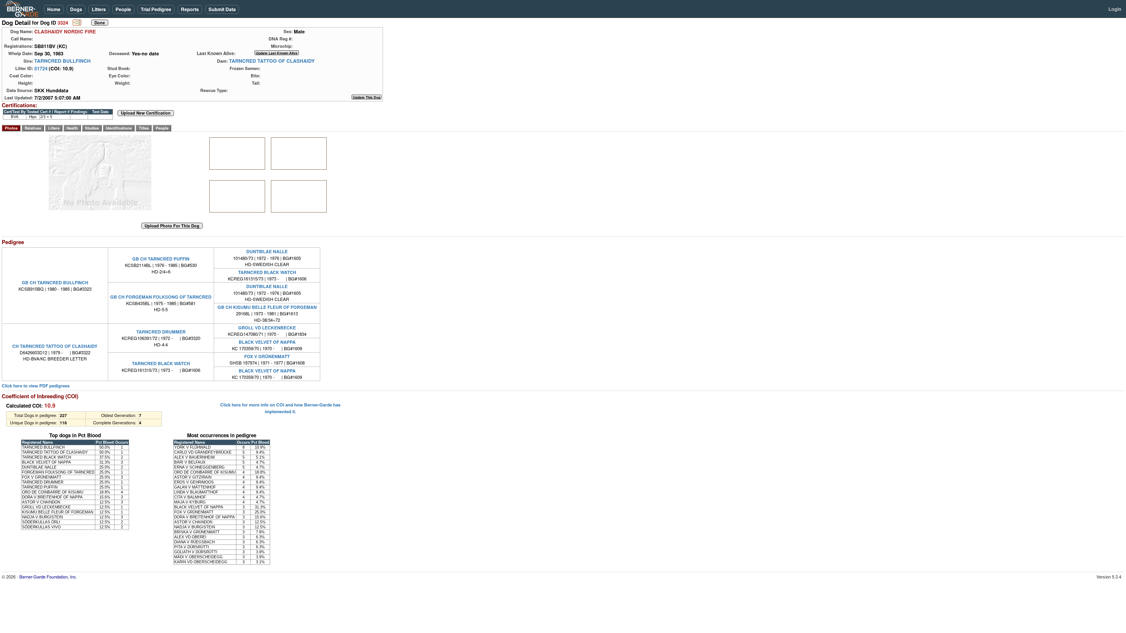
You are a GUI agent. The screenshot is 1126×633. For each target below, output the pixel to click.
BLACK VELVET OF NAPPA (267, 342)
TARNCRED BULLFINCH (62, 60)
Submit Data (222, 9)
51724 (41, 68)
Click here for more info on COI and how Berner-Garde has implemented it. (280, 407)
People (123, 9)
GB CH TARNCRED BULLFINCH (55, 282)
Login (1114, 9)
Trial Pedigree (156, 9)
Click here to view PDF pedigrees (35, 386)
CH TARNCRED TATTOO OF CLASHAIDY (54, 346)
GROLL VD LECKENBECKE (267, 327)
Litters (99, 9)
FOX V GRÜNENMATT (267, 356)
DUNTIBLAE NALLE (267, 251)
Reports (190, 9)
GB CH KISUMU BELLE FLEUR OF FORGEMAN (267, 307)
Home (53, 9)
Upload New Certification (146, 113)
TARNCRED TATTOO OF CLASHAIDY (272, 60)
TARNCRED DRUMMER (161, 332)
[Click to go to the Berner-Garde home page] (22, 8)
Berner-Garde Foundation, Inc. (48, 577)
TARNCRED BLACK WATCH (267, 272)
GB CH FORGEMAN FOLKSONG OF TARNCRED (160, 297)
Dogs (76, 9)
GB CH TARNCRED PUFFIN (160, 259)
